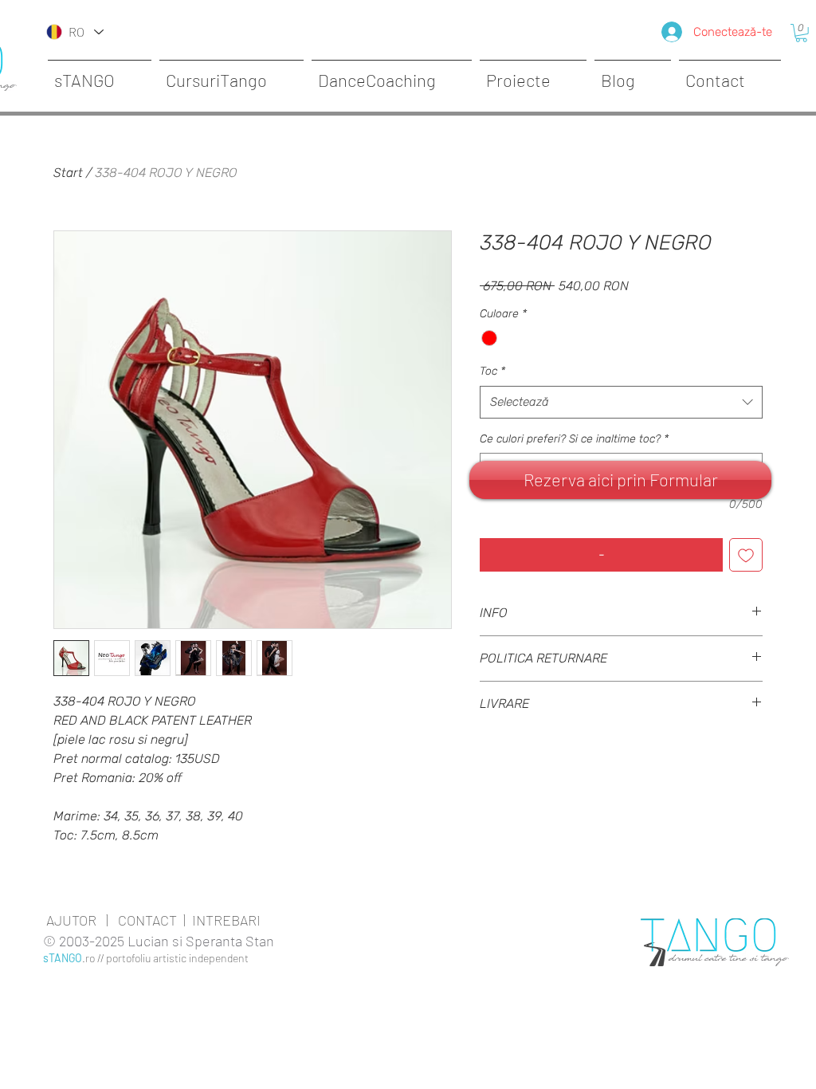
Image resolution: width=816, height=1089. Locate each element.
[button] (801, 33)
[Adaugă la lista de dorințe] (746, 555)
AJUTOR (71, 920)
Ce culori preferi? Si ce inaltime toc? (574, 439)
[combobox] (621, 402)
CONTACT (147, 920)
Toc (492, 371)
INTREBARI (226, 920)
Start (68, 172)
